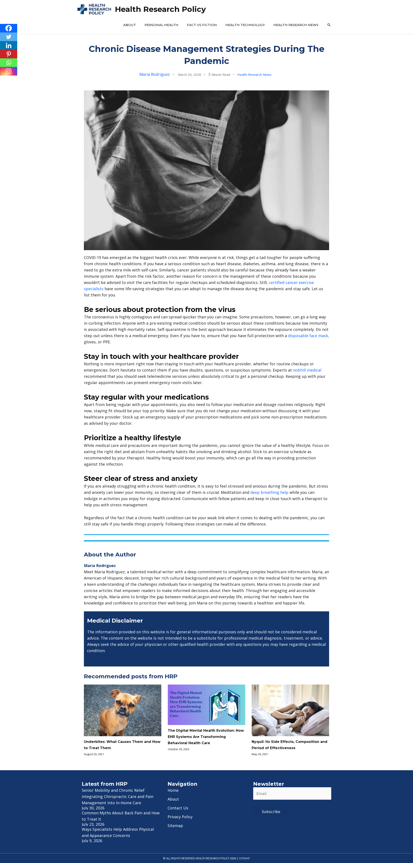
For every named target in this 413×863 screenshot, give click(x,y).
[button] (329, 25)
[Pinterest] (8, 54)
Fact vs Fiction (202, 25)
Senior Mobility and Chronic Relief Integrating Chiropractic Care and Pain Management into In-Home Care (117, 796)
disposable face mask (308, 335)
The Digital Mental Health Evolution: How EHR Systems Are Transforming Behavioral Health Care (206, 736)
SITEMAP (244, 858)
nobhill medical (307, 370)
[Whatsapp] (8, 62)
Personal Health (161, 25)
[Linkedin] (8, 45)
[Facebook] (8, 28)
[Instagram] (8, 71)
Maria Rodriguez (154, 74)
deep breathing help (269, 492)
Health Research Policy (160, 9)
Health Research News (295, 25)
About (129, 25)
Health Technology (245, 25)
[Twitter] (8, 37)
